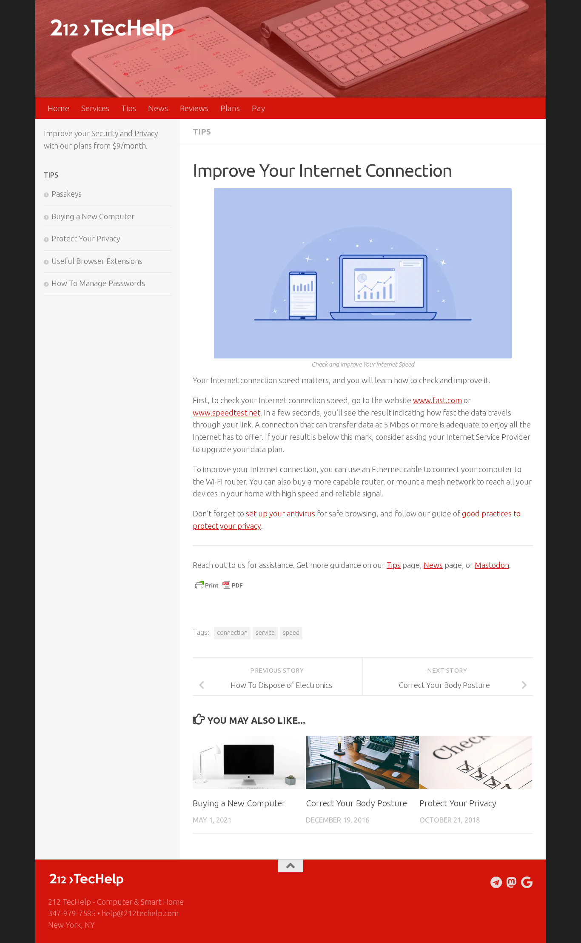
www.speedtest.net (226, 412)
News (158, 108)
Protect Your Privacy (457, 803)
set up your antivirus (280, 513)
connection (232, 632)
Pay (258, 108)
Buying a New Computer (239, 803)
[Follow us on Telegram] (496, 883)
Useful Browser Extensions (96, 261)
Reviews (194, 108)
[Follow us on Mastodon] (512, 883)
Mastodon (492, 565)
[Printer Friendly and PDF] (219, 589)
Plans (230, 108)
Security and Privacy (124, 133)
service (265, 632)
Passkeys (66, 193)
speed (291, 632)
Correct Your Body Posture (356, 803)
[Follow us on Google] (527, 883)
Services (95, 108)
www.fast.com (437, 400)
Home (58, 108)
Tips (128, 108)
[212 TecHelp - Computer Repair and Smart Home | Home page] (112, 30)
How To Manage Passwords (98, 283)
